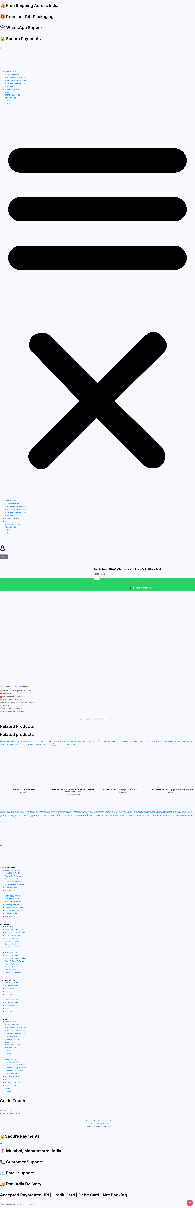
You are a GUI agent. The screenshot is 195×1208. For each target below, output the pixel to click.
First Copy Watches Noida (157, 812)
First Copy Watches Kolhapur (180, 815)
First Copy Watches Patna (46, 812)
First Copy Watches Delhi (6, 811)
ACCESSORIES (10, 98)
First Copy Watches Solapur (164, 815)
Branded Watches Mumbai (32, 817)
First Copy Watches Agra (77, 812)
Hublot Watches (11, 938)
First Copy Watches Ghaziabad (141, 812)
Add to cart (142, 583)
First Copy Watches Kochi (13, 814)
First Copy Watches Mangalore (82, 814)
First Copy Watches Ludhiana (62, 812)
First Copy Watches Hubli (17, 817)
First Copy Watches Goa (115, 814)
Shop (7, 92)
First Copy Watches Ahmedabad (117, 811)
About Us (8, 994)
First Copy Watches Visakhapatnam (30, 814)
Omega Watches (11, 929)
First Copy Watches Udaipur (81, 815)
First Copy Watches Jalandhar (19, 815)
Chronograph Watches (16, 77)
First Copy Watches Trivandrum (99, 814)
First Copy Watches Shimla (51, 815)
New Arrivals (12, 86)
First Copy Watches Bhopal (32, 812)
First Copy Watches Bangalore (38, 811)
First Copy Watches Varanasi (113, 815)
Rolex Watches (11, 926)
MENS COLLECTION (12, 870)
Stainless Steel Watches (16, 83)
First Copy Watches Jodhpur (97, 815)
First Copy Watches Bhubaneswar (161, 814)
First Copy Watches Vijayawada (49, 814)
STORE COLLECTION (12, 95)
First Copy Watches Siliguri (66, 815)
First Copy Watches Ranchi (144, 814)
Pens (9, 104)
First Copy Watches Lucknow (163, 811)
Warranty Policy (11, 986)
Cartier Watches (11, 944)
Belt (8, 101)
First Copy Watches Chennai (85, 811)
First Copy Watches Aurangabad (147, 815)
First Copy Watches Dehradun (35, 815)
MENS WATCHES (11, 72)
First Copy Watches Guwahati (179, 814)
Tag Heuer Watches (13, 947)
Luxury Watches (11, 887)
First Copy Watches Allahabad (130, 815)
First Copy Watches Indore (17, 812)
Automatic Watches (15, 74)
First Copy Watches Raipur (129, 814)
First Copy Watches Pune (70, 811)
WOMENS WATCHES (13, 89)
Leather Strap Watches (16, 80)
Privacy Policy (10, 988)
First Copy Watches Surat (133, 811)
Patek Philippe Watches (14, 935)
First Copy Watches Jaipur (148, 811)
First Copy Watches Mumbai (21, 811)
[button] (97, 303)
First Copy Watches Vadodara (107, 812)
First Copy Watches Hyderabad (55, 811)
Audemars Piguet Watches (15, 932)
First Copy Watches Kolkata (101, 811)
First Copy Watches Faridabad (124, 812)
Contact (8, 991)
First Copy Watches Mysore (66, 814)
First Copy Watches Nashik (92, 812)
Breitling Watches (12, 941)
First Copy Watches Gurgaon (172, 812)
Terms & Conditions (13, 983)
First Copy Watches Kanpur (179, 811)
